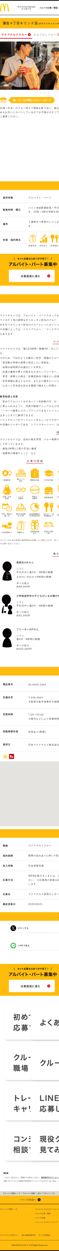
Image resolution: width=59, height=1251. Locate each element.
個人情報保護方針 (29, 1235)
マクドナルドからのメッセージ (26, 8)
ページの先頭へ (28, 1200)
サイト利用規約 (44, 1235)
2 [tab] (40, 92)
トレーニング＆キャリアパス (46, 1222)
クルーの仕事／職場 (49, 8)
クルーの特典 (40, 1218)
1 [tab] (36, 92)
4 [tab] (49, 92)
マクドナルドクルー (14, 34)
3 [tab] (44, 92)
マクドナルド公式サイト (9, 1235)
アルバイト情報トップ (8, 1209)
